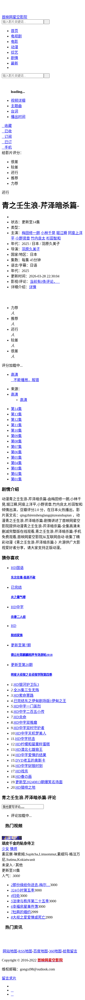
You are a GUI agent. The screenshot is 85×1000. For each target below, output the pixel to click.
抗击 (25, 739)
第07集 (16, 447)
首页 (14, 31)
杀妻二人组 (18, 617)
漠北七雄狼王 (29, 749)
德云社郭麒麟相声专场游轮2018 (32, 655)
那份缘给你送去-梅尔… (30, 885)
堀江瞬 (61, 233)
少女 (5, 849)
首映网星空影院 (14, 17)
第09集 (16, 436)
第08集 (16, 441)
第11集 (16, 425)
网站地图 (10, 951)
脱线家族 (17, 635)
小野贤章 (22, 238)
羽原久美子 (31, 249)
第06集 (16, 452)
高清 (14, 374)
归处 (15, 896)
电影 (14, 42)
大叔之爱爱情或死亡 (28, 917)
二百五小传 (29, 712)
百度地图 (40, 951)
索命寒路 (24, 695)
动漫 (14, 47)
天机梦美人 (30, 733)
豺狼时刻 (29, 766)
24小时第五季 (22, 890)
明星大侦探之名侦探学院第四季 (31, 674)
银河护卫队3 (26, 685)
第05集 (16, 457)
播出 (18, 117)
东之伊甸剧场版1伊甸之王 (40, 701)
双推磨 (25, 722)
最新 (14, 63)
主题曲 (16, 106)
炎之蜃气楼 (18, 597)
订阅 (7, 136)
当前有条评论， (45, 281)
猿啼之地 (25, 787)
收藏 (7, 126)
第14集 (16, 409)
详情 (32, 287)
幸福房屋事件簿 (24, 906)
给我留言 (70, 951)
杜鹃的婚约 (21, 912)
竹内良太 (38, 238)
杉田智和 (53, 238)
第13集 (16, 414)
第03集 (16, 468)
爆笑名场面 (39, 782)
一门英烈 (27, 706)
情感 (13, 849)
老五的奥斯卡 (30, 760)
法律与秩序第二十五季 (30, 901)
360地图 (55, 951)
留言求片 (9, 978)
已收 (7, 131)
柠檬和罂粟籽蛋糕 (32, 744)
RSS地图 (25, 951)
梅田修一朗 (31, 233)
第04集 (16, 463)
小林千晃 (48, 233)
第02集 (16, 474)
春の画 (23, 777)
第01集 (16, 479)
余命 (20, 717)
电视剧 (16, 36)
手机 (7, 147)
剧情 (14, 58)
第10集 (16, 430)
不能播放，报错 (25, 380)
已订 (7, 142)
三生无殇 (26, 690)
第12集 (16, 420)
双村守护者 (29, 728)
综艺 (14, 52)
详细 (18, 100)
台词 (14, 111)
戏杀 (21, 771)
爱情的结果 (30, 755)
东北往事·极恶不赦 (23, 577)
